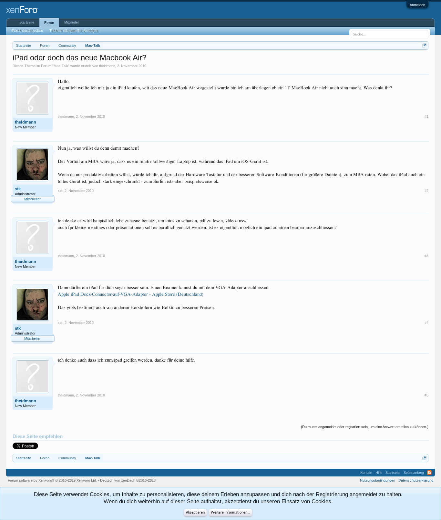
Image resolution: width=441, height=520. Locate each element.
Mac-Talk (61, 66)
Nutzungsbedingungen (377, 480)
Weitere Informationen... (230, 513)
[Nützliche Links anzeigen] (424, 45)
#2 (426, 191)
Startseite (26, 22)
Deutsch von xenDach (128, 480)
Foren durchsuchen (27, 31)
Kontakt (366, 473)
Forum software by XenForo (52, 480)
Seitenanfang (414, 473)
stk (18, 188)
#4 (426, 323)
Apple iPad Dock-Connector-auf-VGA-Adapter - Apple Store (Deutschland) (130, 294)
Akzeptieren (195, 513)
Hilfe (378, 473)
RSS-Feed (429, 472)
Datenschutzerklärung (415, 480)
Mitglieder (71, 22)
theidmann (107, 66)
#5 (426, 395)
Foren (49, 23)
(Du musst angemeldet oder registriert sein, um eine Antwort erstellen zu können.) (364, 427)
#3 (426, 256)
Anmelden (417, 5)
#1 (426, 116)
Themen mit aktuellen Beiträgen (73, 31)
